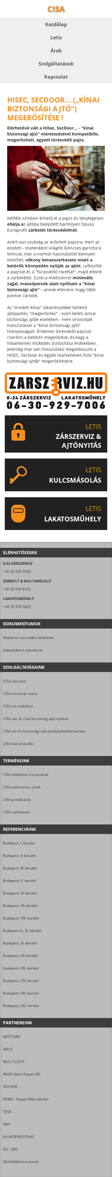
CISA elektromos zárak (22, 787)
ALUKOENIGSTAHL (18, 1136)
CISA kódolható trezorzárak (25, 774)
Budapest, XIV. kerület (21, 980)
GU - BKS (10, 1149)
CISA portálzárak (17, 799)
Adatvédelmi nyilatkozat (23, 650)
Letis (56, 37)
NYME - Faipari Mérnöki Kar (26, 1099)
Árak (56, 50)
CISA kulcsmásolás (18, 743)
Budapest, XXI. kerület (21, 1005)
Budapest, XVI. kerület (21, 993)
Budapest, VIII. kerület (21, 918)
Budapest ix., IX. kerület (22, 930)
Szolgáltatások (56, 63)
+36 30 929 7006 (17, 571)
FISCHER (10, 1086)
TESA (7, 1111)
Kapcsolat (56, 77)
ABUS (8, 1049)
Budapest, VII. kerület (20, 905)
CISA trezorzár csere (20, 693)
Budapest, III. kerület (20, 868)
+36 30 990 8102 (17, 589)
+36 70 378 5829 (17, 606)
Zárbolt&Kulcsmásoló (21, 1161)
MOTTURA (11, 1036)
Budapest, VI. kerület (20, 893)
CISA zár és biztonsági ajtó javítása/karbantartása (44, 731)
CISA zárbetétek (16, 812)
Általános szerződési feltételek (28, 637)
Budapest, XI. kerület (20, 943)
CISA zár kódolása (18, 706)
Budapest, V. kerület (19, 880)
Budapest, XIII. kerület (21, 968)
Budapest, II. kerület (19, 855)
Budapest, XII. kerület (20, 955)
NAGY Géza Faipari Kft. (22, 1074)
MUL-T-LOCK (13, 1061)
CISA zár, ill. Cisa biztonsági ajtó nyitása (35, 718)
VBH (6, 1124)
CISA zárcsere (14, 681)
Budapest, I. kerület (19, 843)
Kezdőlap (56, 24)
